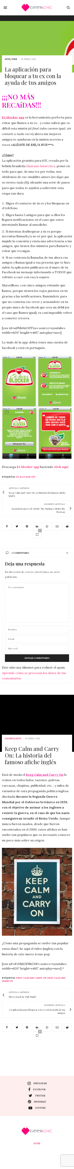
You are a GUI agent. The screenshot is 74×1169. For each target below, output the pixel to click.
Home (37, 1143)
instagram (40, 1083)
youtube (40, 1107)
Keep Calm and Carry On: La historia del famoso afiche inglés (32, 755)
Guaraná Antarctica (40, 166)
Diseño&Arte (13, 739)
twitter (40, 1095)
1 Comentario (20, 552)
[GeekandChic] (37, 7)
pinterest (40, 1101)
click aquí (60, 467)
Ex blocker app (28, 467)
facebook (39, 1089)
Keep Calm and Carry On (31, 978)
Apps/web (11, 59)
